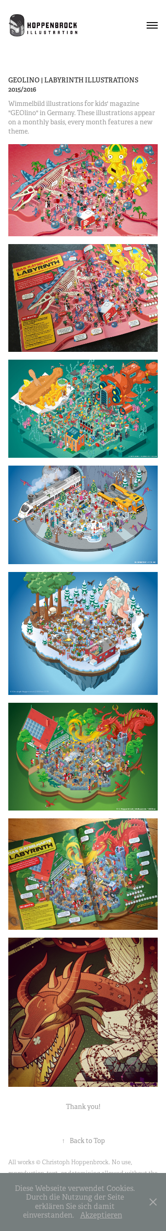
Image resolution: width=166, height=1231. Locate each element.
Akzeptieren (101, 1215)
